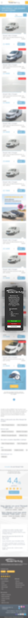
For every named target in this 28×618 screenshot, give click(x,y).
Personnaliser (14, 326)
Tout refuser (14, 323)
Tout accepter (14, 321)
